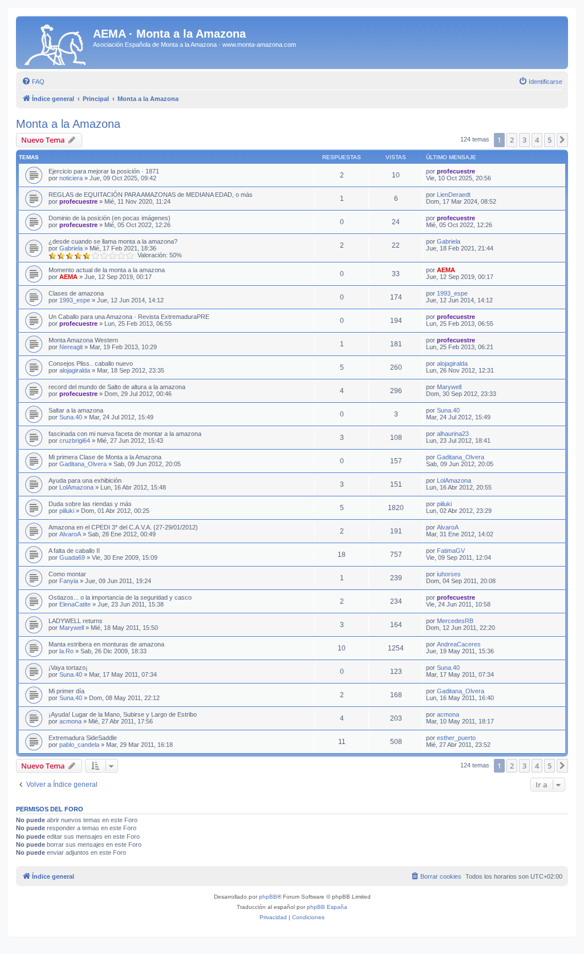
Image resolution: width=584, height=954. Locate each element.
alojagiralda (74, 370)
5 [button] (549, 140)
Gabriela (71, 248)
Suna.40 (70, 417)
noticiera (71, 178)
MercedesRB (455, 620)
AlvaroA (70, 534)
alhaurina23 (453, 433)
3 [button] (524, 140)
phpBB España (327, 907)
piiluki (66, 510)
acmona (70, 721)
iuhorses (449, 574)
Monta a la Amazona (68, 124)
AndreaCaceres (459, 644)
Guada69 (72, 557)
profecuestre (456, 171)
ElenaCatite (75, 604)
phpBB (268, 897)
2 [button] (512, 140)
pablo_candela (79, 744)
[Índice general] (56, 42)
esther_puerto (456, 737)
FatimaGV (451, 550)
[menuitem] (33, 81)
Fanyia (68, 580)
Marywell (449, 386)
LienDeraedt (454, 194)
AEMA (68, 276)
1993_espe (74, 300)
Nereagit (71, 346)
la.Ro (66, 651)
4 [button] (537, 140)
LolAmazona (76, 487)
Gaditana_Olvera (83, 463)
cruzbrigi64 (74, 440)
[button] (562, 140)
